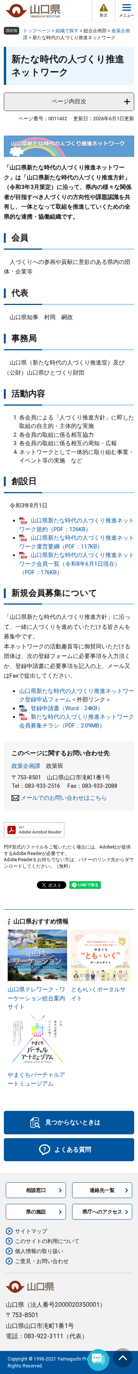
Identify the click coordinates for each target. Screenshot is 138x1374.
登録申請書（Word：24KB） (67, 708)
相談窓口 (36, 1190)
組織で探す (67, 30)
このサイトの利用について (47, 1241)
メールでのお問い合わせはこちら (64, 797)
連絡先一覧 (102, 1190)
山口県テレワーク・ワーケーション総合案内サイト (36, 998)
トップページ (37, 30)
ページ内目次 (69, 101)
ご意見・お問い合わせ (42, 1261)
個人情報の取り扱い (39, 1251)
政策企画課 (26, 765)
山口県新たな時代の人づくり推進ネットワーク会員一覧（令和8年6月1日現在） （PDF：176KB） (76, 564)
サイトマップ (31, 1231)
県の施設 (36, 1212)
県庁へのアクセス (102, 1212)
